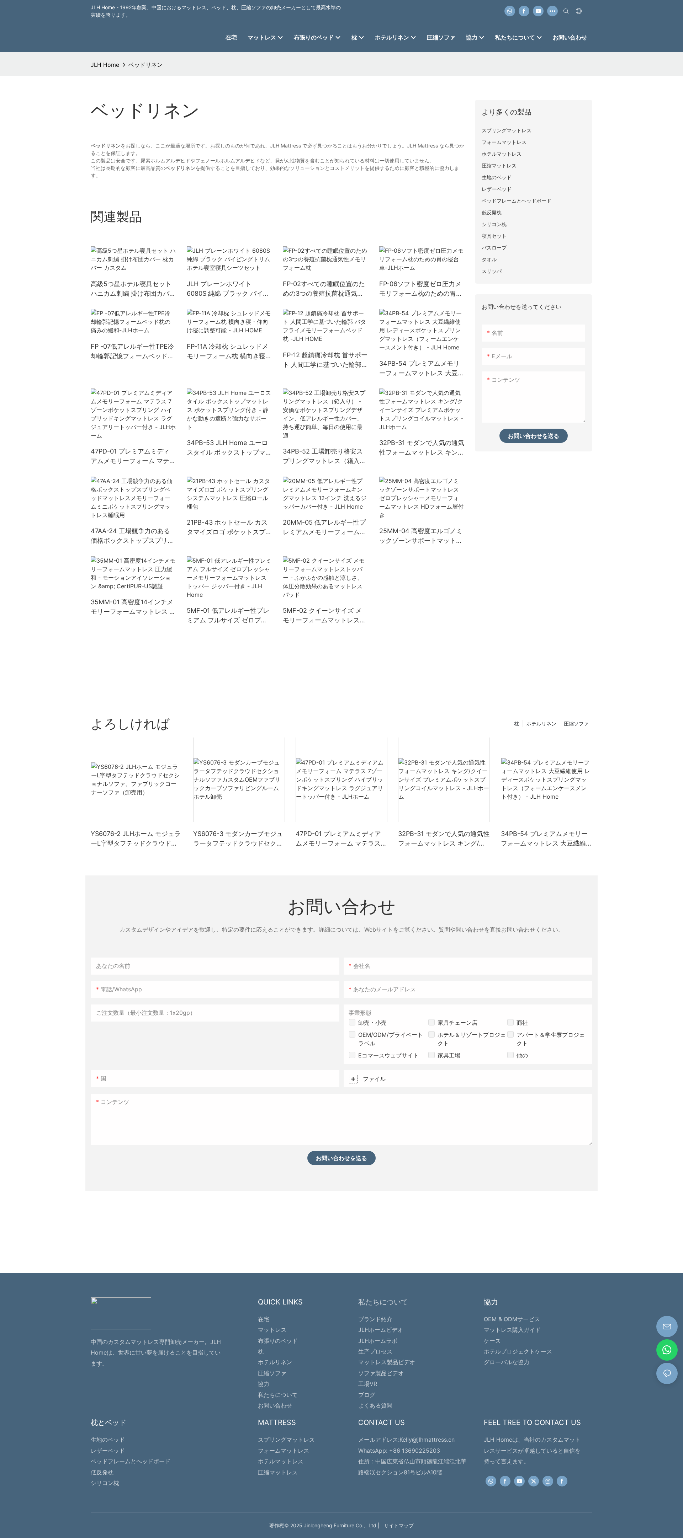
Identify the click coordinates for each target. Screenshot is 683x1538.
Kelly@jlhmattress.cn (427, 1439)
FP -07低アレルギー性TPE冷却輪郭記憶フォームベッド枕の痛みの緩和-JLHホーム (132, 352)
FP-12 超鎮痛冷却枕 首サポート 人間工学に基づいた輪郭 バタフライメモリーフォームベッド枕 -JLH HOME (325, 360)
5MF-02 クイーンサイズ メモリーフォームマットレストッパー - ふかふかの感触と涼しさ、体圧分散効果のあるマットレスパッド (324, 616)
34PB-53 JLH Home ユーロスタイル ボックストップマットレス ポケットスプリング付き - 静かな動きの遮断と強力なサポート (229, 448)
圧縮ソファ (576, 723)
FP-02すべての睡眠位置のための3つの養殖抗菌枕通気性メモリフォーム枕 (324, 289)
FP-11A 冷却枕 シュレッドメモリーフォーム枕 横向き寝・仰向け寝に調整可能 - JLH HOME (229, 352)
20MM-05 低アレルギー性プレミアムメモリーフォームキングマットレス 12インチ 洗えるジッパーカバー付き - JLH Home (324, 528)
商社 (522, 1022)
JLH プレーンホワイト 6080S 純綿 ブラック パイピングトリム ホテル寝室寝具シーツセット (229, 289)
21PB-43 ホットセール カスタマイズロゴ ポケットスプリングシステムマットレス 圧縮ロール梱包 (229, 528)
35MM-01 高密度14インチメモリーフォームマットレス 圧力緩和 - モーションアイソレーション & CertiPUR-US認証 (133, 607)
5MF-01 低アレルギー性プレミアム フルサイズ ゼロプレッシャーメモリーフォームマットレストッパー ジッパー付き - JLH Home (229, 616)
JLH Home (105, 64)
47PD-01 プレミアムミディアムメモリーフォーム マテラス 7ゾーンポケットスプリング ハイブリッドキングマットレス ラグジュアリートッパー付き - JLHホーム (133, 457)
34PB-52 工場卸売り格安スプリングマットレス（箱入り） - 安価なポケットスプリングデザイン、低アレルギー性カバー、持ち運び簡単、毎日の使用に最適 (324, 457)
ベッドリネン (145, 64)
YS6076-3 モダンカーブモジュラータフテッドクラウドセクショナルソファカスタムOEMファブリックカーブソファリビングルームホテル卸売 (239, 839)
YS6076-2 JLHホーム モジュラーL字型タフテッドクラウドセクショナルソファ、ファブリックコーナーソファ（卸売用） (136, 839)
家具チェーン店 (457, 1022)
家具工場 (449, 1055)
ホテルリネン (541, 723)
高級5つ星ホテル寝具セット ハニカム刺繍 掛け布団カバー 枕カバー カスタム (133, 289)
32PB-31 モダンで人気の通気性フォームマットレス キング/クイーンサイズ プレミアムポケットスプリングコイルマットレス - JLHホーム (421, 448)
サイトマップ (397, 1525)
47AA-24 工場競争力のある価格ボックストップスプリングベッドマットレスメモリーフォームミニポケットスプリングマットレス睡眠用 (132, 536)
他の (522, 1055)
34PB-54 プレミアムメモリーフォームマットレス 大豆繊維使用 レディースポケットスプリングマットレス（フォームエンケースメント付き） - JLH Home (421, 369)
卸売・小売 (372, 1022)
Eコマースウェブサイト (388, 1055)
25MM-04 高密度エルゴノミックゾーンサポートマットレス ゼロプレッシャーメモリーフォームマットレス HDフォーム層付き (421, 536)
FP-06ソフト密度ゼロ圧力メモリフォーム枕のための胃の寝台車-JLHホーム (420, 289)
